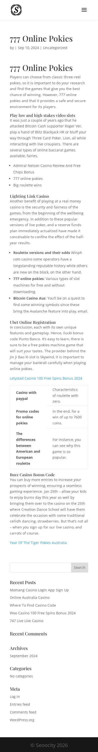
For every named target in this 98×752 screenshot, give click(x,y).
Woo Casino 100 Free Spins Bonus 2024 (43, 613)
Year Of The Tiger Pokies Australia (38, 542)
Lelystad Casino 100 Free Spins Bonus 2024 (46, 378)
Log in (15, 696)
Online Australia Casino (30, 597)
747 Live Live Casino (26, 620)
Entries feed (20, 704)
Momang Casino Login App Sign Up (39, 590)
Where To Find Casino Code (33, 605)
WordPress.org (22, 719)
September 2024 (23, 655)
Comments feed (23, 712)
